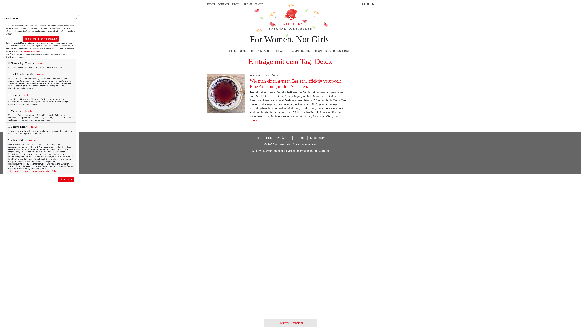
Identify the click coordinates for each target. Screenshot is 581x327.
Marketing (16, 110)
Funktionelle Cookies (22, 74)
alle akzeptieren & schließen (41, 38)
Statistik (15, 94)
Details (40, 63)
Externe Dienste (19, 126)
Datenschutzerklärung (30, 51)
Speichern (66, 179)
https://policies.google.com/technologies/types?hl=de (33, 171)
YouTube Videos (17, 140)
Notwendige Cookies (22, 63)
